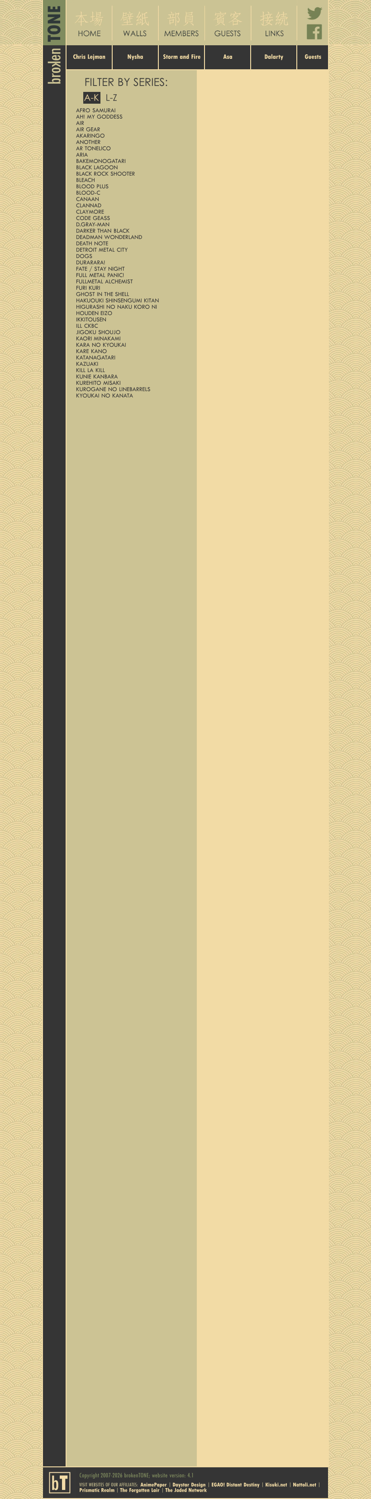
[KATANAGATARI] (130, 357)
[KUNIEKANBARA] (130, 376)
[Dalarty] (274, 63)
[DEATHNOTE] (130, 243)
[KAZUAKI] (130, 364)
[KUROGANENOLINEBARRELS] (130, 389)
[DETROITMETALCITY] (130, 250)
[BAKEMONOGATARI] (130, 161)
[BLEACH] (130, 180)
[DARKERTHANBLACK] (130, 231)
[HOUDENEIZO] (130, 313)
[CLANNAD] (130, 205)
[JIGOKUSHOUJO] (130, 332)
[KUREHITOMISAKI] (130, 383)
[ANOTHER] (130, 142)
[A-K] (91, 98)
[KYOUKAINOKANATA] (130, 395)
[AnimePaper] (153, 1484)
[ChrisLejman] (90, 63)
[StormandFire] (182, 63)
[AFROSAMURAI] (130, 110)
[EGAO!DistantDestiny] (235, 1484)
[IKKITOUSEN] (130, 319)
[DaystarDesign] (189, 1484)
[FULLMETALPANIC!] (130, 275)
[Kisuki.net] (276, 1484)
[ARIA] (130, 155)
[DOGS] (130, 256)
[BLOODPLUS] (130, 186)
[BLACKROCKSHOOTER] (130, 174)
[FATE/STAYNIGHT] (130, 269)
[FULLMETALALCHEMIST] (130, 281)
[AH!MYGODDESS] (130, 117)
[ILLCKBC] (130, 326)
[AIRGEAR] (130, 129)
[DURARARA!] (130, 262)
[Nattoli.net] (304, 1484)
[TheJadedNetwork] (186, 1489)
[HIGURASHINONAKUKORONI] (130, 307)
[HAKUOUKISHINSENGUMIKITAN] (130, 300)
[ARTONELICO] (130, 148)
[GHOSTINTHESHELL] (130, 294)
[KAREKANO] (130, 351)
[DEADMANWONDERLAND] (130, 237)
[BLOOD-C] (130, 193)
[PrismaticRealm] (96, 1489)
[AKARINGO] (130, 136)
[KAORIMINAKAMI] (130, 338)
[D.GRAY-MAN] (130, 224)
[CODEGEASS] (130, 218)
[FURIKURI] (130, 288)
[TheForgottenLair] (140, 1489)
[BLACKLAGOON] (130, 167)
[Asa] (228, 63)
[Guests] (312, 63)
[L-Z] (112, 98)
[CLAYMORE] (130, 212)
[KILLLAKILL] (130, 370)
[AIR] (130, 123)
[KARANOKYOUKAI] (130, 345)
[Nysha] (136, 63)
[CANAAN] (130, 199)
